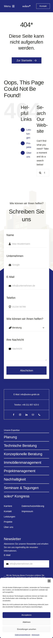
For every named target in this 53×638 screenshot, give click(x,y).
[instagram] (20, 415)
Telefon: (18, 405)
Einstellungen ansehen (26, 629)
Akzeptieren (26, 615)
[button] (49, 581)
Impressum (35, 635)
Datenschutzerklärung (22, 635)
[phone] (39, 415)
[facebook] (13, 415)
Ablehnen (26, 622)
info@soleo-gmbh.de (29, 394)
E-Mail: (17, 394)
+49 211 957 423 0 (30, 405)
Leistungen (28, 133)
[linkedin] (26, 415)
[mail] (33, 415)
